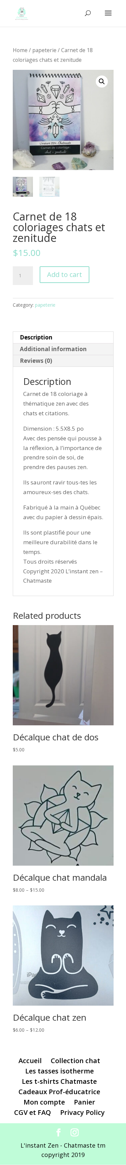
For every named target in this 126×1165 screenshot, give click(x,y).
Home (20, 50)
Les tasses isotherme (59, 1070)
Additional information (53, 349)
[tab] (63, 337)
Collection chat (75, 1060)
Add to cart (64, 274)
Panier (84, 1102)
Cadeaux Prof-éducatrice (59, 1091)
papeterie (44, 50)
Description (36, 337)
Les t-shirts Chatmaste (59, 1081)
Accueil (30, 1060)
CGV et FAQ (32, 1112)
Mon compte (44, 1102)
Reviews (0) (36, 361)
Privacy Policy (82, 1112)
